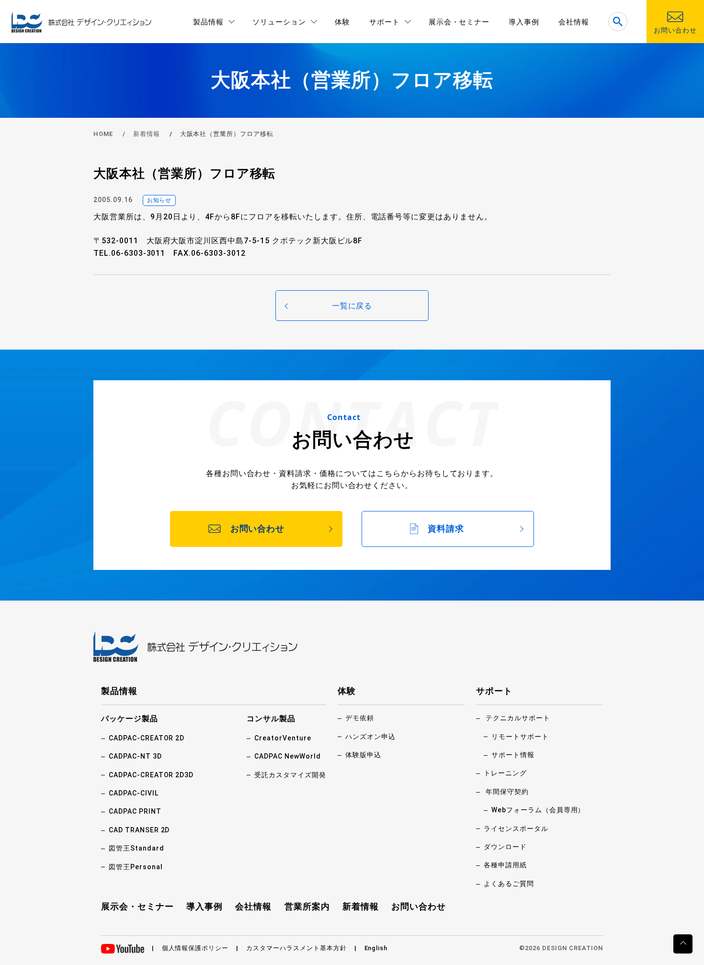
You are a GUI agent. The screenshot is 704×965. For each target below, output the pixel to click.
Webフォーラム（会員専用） (538, 810)
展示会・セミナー (459, 22)
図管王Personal (136, 867)
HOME (103, 133)
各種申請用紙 (505, 865)
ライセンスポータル (516, 828)
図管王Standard (136, 848)
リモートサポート (520, 736)
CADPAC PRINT (135, 811)
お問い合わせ (418, 906)
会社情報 (573, 22)
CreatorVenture (282, 738)
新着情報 (146, 133)
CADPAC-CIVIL (134, 793)
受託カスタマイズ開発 (290, 775)
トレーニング (505, 773)
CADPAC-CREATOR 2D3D (151, 775)
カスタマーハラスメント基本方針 (296, 948)
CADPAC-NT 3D (135, 756)
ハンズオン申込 (370, 736)
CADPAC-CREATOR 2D (146, 738)
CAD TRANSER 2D (139, 830)
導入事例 (524, 22)
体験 (342, 22)
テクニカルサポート (518, 718)
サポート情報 (512, 755)
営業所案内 (307, 906)
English (376, 948)
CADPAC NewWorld (287, 756)
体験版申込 (363, 755)
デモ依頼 (359, 718)
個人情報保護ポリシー (195, 948)
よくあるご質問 (509, 883)
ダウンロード (505, 847)
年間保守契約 (507, 791)
